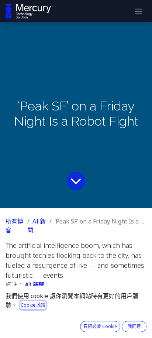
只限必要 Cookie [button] (100, 326)
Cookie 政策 (33, 305)
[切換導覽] (138, 11)
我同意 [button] (134, 326)
